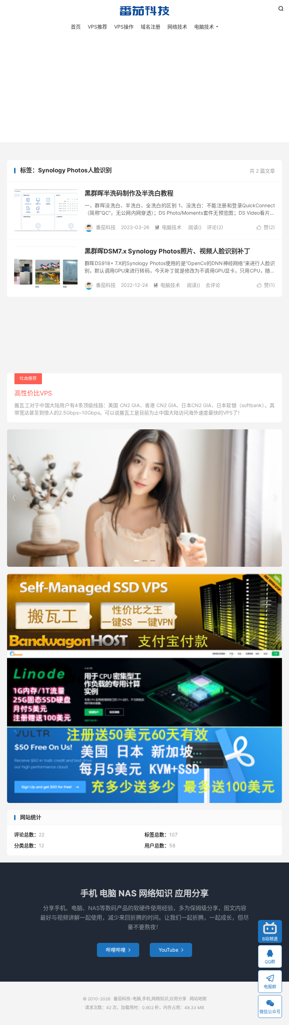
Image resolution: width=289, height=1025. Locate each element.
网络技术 (177, 27)
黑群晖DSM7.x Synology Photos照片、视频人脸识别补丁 (167, 251)
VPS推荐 (97, 27)
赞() (266, 227)
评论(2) (215, 227)
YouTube (171, 950)
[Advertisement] (144, 84)
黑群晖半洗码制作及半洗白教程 (129, 193)
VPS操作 (124, 27)
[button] (136, 560)
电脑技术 (204, 27)
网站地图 (198, 998)
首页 (76, 27)
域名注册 (150, 27)
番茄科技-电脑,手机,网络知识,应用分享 (144, 11)
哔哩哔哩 (118, 950)
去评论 (212, 285)
